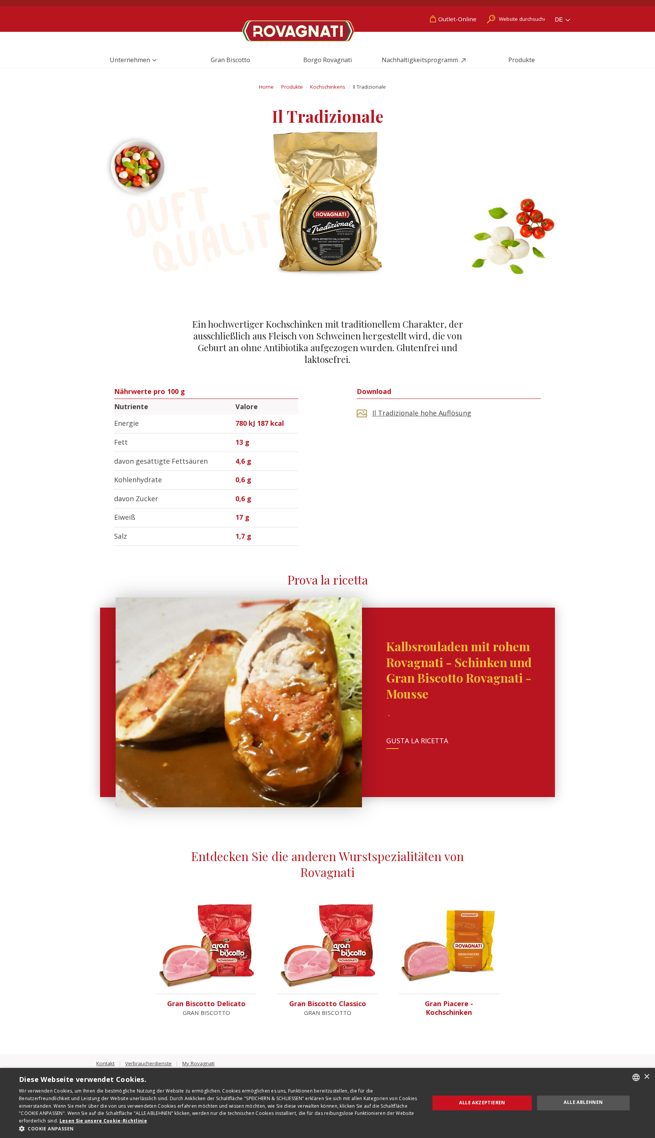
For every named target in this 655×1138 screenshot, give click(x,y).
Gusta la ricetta (417, 740)
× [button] (646, 1077)
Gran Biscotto (230, 60)
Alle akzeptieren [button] (482, 1102)
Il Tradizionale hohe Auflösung (421, 412)
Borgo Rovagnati (327, 60)
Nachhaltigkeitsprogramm (420, 60)
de (559, 19)
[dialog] (327, 1103)
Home (266, 86)
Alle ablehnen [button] (583, 1102)
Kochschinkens (327, 86)
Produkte (521, 60)
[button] (218, 1128)
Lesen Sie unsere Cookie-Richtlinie (103, 1121)
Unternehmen (130, 60)
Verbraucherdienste (148, 1063)
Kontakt (105, 1063)
